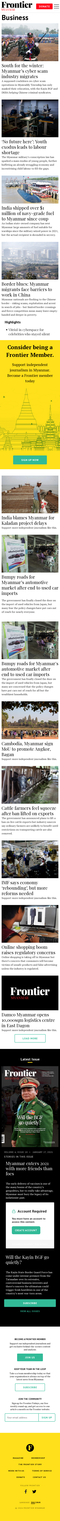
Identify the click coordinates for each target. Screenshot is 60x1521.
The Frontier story (30, 1464)
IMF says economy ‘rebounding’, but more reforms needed (25, 887)
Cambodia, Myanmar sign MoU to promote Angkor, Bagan (27, 748)
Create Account (26, 1230)
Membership (38, 1458)
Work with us (16, 1471)
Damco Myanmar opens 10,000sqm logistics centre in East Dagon (28, 1020)
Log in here (41, 1244)
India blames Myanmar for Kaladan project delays (28, 520)
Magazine (18, 1458)
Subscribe (30, 1387)
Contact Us (39, 1477)
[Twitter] (34, 1491)
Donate (44, 6)
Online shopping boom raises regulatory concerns (28, 949)
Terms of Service (42, 1471)
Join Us (30, 1357)
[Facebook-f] (26, 1491)
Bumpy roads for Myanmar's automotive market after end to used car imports (30, 668)
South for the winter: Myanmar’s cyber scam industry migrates (25, 70)
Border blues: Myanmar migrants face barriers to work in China (27, 289)
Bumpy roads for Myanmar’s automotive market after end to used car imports (30, 585)
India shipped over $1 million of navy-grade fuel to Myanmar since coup (28, 213)
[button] (33, 1502)
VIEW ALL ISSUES (30, 1311)
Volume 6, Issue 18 (16, 1152)
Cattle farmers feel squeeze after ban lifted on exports (29, 810)
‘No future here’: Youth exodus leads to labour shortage (24, 147)
